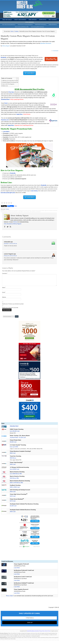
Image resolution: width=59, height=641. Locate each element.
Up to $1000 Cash (14, 469)
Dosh (6, 103)
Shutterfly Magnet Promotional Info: (10, 82)
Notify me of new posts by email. (10, 307)
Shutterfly (43, 185)
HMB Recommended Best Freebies (10, 80)
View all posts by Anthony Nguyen (12, 223)
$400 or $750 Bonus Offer (16, 482)
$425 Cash (13, 491)
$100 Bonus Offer (14, 478)
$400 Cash (13, 464)
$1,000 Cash (13, 505)
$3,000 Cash (13, 442)
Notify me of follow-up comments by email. (13, 304)
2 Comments (55, 50)
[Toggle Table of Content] (16, 78)
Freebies (7, 209)
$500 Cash (13, 453)
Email (4, 292)
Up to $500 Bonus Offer (16, 473)
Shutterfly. (13, 173)
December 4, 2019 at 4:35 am (10, 243)
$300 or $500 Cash (15, 487)
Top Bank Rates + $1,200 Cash (18, 437)
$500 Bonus (13, 458)
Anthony (15, 222)
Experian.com (5, 119)
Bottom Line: (5, 85)
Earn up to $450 (14, 446)
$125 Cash (13, 496)
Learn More (17, 567)
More (15, 206)
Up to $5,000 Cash (14, 431)
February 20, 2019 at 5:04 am (10, 255)
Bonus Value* (9, 595)
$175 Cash (13, 501)
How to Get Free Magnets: (8, 84)
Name (4, 287)
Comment (5, 273)
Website (4, 297)
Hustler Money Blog (29, 4)
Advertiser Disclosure (45, 43)
